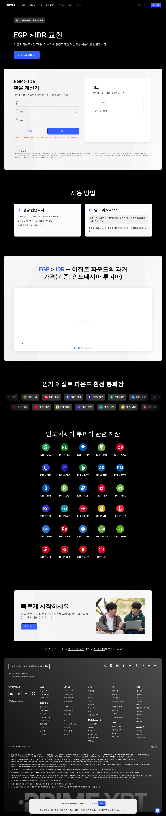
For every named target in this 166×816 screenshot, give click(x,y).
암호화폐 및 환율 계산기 (32, 20)
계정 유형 (67, 727)
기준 (16, 109)
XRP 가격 (43, 714)
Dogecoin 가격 (45, 717)
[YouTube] (130, 665)
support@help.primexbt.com (24, 677)
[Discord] (155, 665)
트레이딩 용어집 (117, 717)
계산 (63, 131)
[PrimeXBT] (11, 5)
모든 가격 (43, 734)
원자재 (90, 698)
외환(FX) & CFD (45, 694)
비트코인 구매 (116, 726)
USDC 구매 (115, 737)
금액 (16, 101)
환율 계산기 (116, 694)
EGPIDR (77, 348)
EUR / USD (43, 724)
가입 (157, 5)
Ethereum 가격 (45, 710)
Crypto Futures (45, 691)
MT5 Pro (91, 741)
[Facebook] (124, 665)
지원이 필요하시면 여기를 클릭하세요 (28, 666)
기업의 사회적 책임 (142, 708)
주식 (89, 701)
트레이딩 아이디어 (118, 701)
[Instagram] (111, 665)
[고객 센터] (135, 5)
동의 (102, 803)
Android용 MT (92, 724)
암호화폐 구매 (44, 698)
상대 (16, 118)
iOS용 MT (91, 727)
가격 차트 (115, 691)
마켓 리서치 (116, 710)
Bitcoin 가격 (44, 707)
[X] (105, 665)
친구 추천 (139, 734)
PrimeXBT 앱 (68, 694)
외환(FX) (91, 691)
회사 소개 (139, 691)
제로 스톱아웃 (68, 731)
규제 (137, 698)
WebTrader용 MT (93, 738)
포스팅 (114, 714)
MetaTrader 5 (68, 698)
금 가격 (42, 731)
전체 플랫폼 (68, 701)
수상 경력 (139, 701)
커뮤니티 (139, 694)
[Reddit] (149, 665)
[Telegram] (142, 665)
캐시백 (66, 734)
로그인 (146, 5)
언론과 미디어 (140, 704)
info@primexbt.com (22, 673)
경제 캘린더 (116, 698)
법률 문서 (139, 718)
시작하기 (28, 626)
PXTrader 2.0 (68, 691)
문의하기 (139, 715)
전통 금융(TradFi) (94, 715)
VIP (65, 720)
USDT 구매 (115, 733)
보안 (65, 717)
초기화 (30, 131)
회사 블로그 (140, 711)
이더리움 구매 (116, 730)
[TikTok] (136, 665)
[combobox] (47, 112)
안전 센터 (139, 721)
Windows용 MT (93, 734)
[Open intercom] (157, 811)
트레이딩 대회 (140, 738)
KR (139, 5)
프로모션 (139, 731)
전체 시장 (91, 711)
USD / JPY (43, 727)
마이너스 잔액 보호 (70, 724)
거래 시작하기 (27, 55)
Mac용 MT (91, 731)
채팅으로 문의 (76, 649)
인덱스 (90, 694)
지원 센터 (99, 649)
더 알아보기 (92, 803)
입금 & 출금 (68, 714)
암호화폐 (91, 704)
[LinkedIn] (117, 665)
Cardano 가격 (44, 720)
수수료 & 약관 (68, 710)
